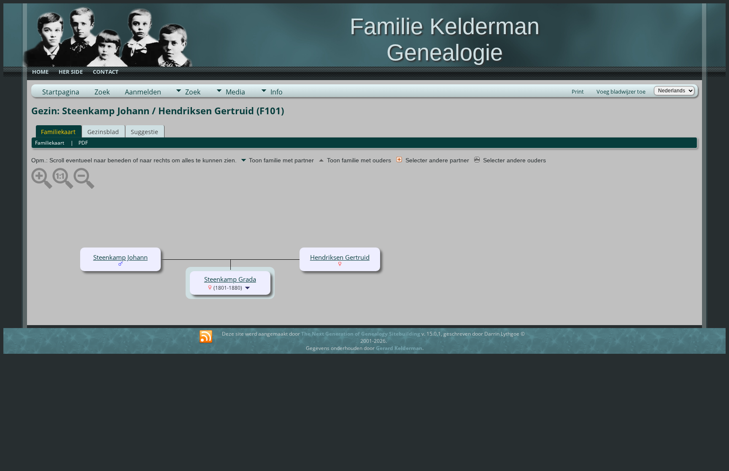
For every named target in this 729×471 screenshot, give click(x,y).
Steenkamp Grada (230, 279)
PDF (83, 142)
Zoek (102, 92)
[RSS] (206, 337)
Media (235, 92)
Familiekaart (58, 132)
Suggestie (144, 132)
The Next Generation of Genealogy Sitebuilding (360, 333)
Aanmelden (143, 92)
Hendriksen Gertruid (340, 257)
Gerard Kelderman (399, 348)
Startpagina (60, 92)
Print (578, 91)
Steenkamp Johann (120, 257)
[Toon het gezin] (248, 287)
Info (276, 92)
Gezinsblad (103, 132)
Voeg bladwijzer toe (621, 91)
